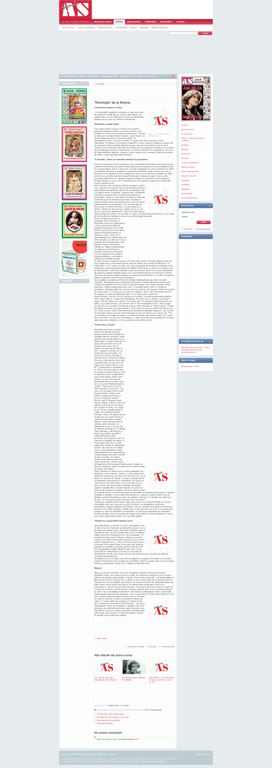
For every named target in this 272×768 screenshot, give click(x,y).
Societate (185, 185)
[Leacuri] (74, 145)
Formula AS (70, 76)
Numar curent (68, 754)
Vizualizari (136, 647)
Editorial (184, 149)
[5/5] (105, 705)
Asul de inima (68, 27)
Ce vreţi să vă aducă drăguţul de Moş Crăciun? (105, 679)
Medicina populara (159, 27)
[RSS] (173, 76)
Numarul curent (102, 21)
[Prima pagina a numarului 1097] (195, 99)
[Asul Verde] (74, 107)
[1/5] (95, 705)
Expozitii (185, 158)
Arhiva (119, 21)
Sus (208, 754)
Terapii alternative (189, 198)
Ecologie (124, 76)
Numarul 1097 (110, 76)
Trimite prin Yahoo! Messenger (110, 714)
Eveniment (186, 154)
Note (152, 647)
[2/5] (98, 705)
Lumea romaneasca (86, 27)
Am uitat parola (203, 229)
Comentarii (167, 647)
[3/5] (100, 705)
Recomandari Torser (190, 366)
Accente (184, 125)
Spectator (185, 189)
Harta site (200, 754)
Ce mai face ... (187, 134)
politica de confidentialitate (153, 761)
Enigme (133, 27)
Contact (180, 21)
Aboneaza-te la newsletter (108, 720)
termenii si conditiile (130, 761)
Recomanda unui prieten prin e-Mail (113, 717)
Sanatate (144, 27)
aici (136, 739)
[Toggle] (209, 205)
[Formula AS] (75, 9)
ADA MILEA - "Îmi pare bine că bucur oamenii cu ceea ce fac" (161, 680)
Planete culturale (188, 176)
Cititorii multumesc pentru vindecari (192, 139)
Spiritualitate (121, 27)
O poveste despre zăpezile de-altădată (133, 679)
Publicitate (150, 21)
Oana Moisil (102, 638)
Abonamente (134, 21)
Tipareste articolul (105, 723)
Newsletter (166, 21)
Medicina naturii (105, 27)
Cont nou (188, 229)
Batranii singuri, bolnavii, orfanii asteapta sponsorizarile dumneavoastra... (195, 349)
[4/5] (103, 705)
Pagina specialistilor (190, 171)
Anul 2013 (94, 76)
